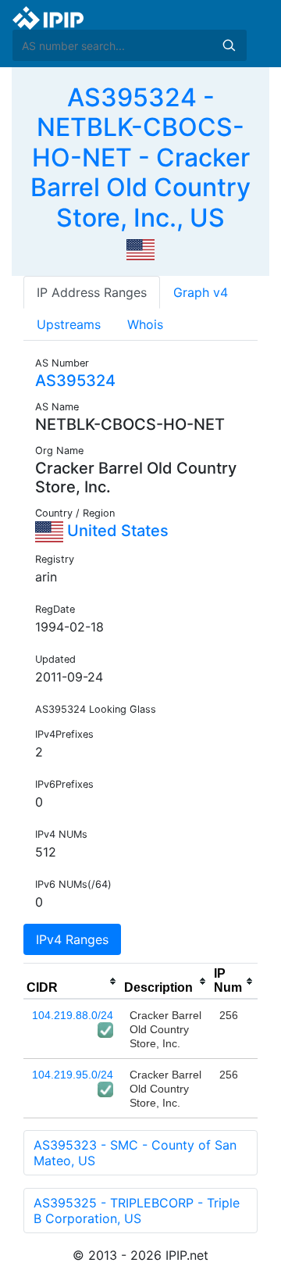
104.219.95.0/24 (72, 1074)
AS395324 (75, 380)
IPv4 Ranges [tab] (72, 939)
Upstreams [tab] (69, 324)
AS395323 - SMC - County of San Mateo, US (135, 1152)
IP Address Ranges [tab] (92, 292)
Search (228, 45)
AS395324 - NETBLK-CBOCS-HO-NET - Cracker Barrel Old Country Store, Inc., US (140, 157)
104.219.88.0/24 (72, 1015)
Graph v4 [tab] (200, 292)
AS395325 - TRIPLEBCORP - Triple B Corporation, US (137, 1210)
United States (116, 530)
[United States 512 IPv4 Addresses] (140, 248)
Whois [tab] (145, 324)
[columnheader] (72, 982)
